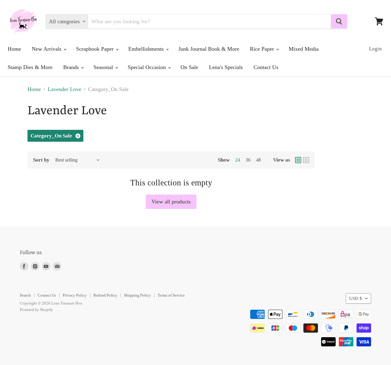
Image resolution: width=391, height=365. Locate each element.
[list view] (306, 160)
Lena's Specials (226, 67)
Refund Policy (105, 295)
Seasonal (104, 67)
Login (375, 49)
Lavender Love (64, 89)
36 (248, 159)
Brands (71, 67)
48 (258, 159)
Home (14, 49)
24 (237, 159)
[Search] (339, 21)
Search (25, 295)
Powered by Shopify (36, 309)
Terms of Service (171, 295)
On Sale (189, 67)
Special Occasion (147, 67)
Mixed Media (304, 49)
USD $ (355, 298)
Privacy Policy (75, 295)
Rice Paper (263, 49)
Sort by (41, 160)
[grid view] (298, 160)
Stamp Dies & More (30, 67)
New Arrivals (47, 49)
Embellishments (146, 49)
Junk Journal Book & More (208, 49)
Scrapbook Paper (95, 49)
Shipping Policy (137, 295)
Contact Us (266, 67)
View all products (171, 202)
